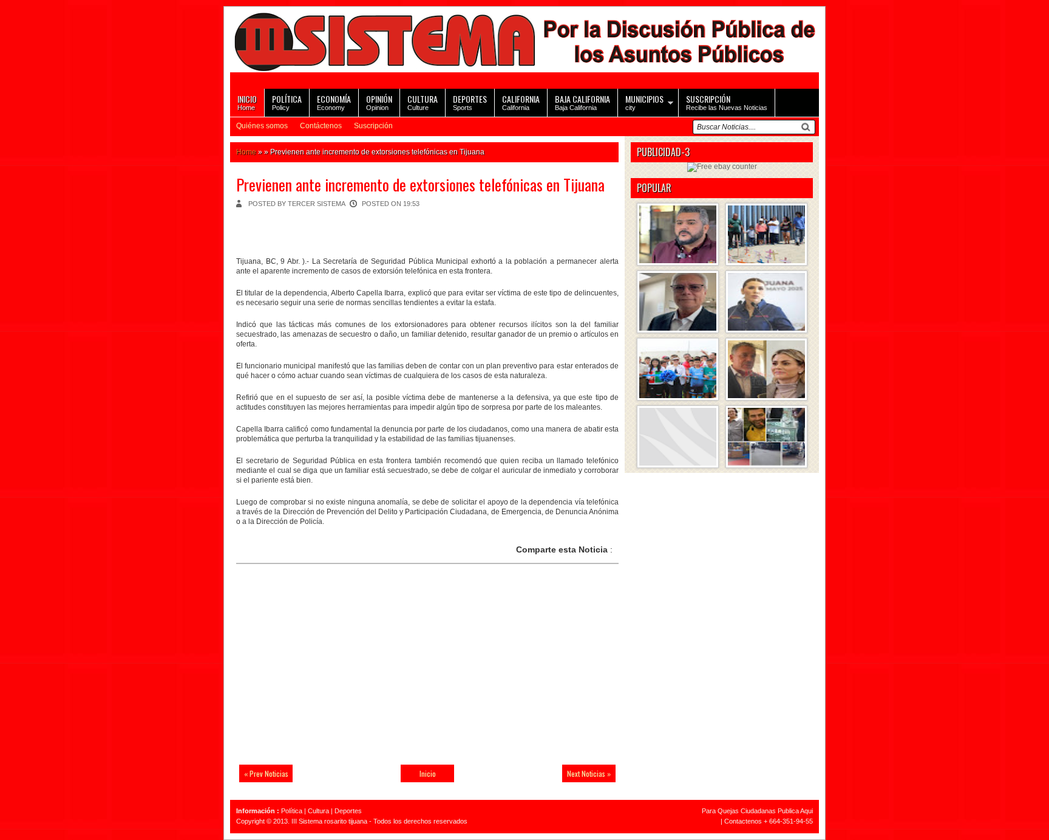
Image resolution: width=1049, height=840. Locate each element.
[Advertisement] (321, 672)
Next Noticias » (589, 773)
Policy (287, 101)
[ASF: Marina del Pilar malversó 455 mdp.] (766, 302)
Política (291, 810)
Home (247, 101)
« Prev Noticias (266, 773)
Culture (422, 101)
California (521, 101)
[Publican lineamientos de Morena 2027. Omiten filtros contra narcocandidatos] (677, 234)
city (644, 101)
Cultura (318, 810)
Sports (470, 101)
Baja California (582, 101)
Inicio (427, 773)
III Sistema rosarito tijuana (329, 821)
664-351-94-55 (791, 821)
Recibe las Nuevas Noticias (726, 101)
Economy (334, 101)
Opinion (379, 101)
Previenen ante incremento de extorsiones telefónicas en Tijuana (420, 184)
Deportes (348, 810)
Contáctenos (321, 126)
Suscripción (373, 126)
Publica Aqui (794, 810)
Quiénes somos (262, 126)
